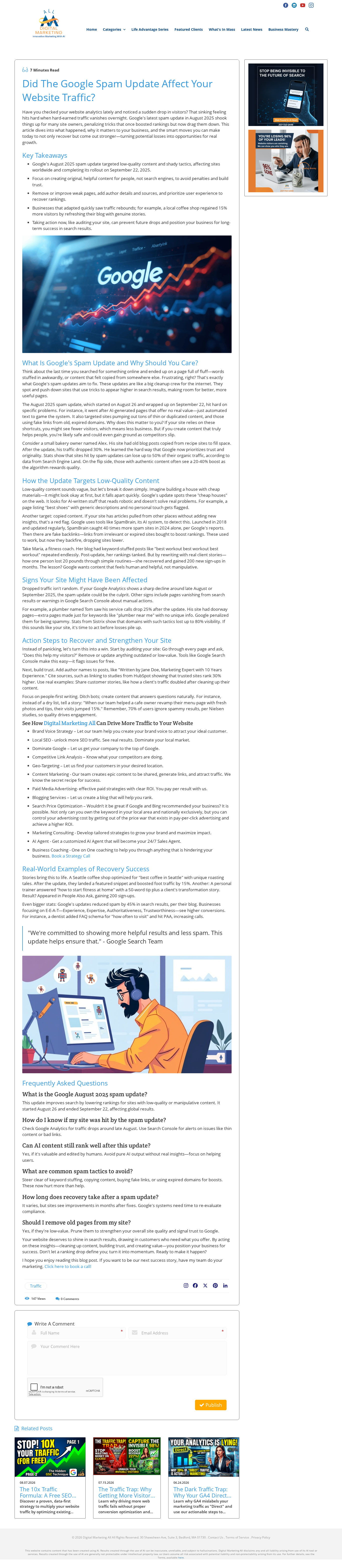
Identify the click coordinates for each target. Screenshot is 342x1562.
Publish (213, 1405)
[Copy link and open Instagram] (186, 1285)
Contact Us (215, 1537)
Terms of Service (237, 1537)
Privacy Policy (260, 1537)
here (181, 1557)
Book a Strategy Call (71, 856)
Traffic (36, 1286)
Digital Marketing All (70, 723)
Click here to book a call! (68, 1266)
